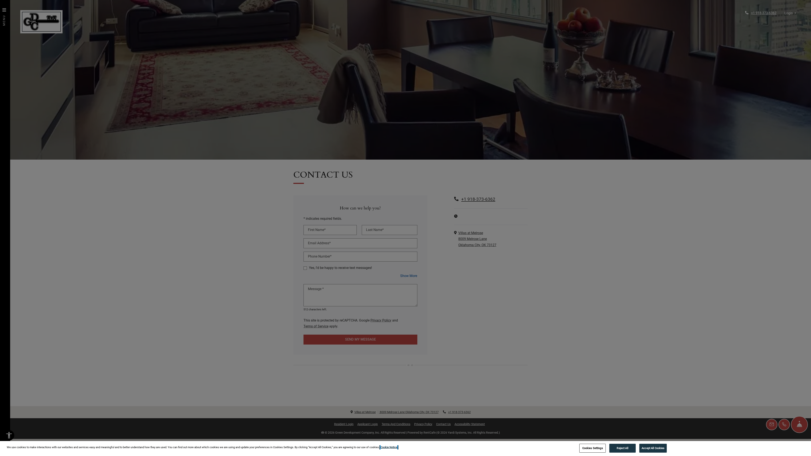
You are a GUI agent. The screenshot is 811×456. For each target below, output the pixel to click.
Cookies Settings (592, 448)
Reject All (622, 448)
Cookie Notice (389, 447)
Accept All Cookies (653, 448)
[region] (405, 448)
